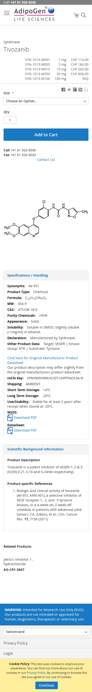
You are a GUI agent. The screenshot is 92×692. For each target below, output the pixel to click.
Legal (8, 653)
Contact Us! (46, 159)
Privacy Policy (36, 673)
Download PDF (25, 417)
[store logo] (34, 13)
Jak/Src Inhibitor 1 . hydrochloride (18, 561)
